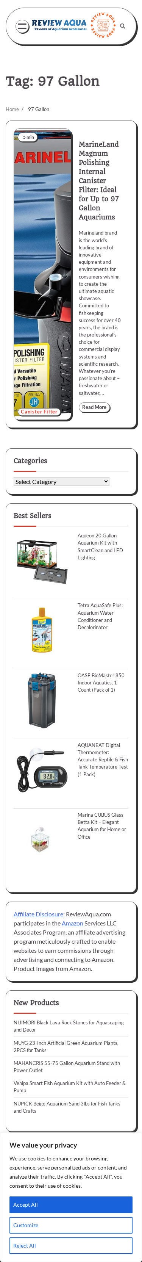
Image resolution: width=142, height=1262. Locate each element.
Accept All (25, 1204)
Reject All (24, 1245)
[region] (71, 1197)
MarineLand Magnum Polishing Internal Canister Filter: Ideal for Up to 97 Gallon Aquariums (99, 181)
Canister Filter (39, 412)
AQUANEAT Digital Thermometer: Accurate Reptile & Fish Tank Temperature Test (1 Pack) (103, 759)
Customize (25, 1225)
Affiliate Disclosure (38, 914)
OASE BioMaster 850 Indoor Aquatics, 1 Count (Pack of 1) (101, 682)
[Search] (122, 26)
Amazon (72, 923)
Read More (94, 407)
